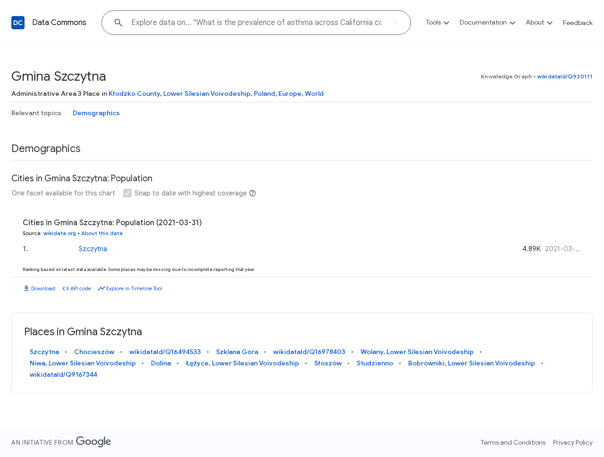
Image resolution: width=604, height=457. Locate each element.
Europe (290, 93)
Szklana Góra (237, 351)
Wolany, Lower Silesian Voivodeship (417, 351)
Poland (264, 93)
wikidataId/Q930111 (565, 76)
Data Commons (59, 22)
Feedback (578, 22)
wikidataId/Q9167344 (63, 374)
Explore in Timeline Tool (134, 288)
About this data (102, 233)
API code (80, 288)
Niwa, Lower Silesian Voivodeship (83, 363)
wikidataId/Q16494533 (165, 351)
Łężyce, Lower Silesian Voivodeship (242, 363)
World (314, 93)
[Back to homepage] (18, 22)
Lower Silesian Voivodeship (207, 93)
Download (43, 288)
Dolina (161, 363)
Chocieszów (94, 351)
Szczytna (93, 249)
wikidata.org (59, 233)
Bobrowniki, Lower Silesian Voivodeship (471, 363)
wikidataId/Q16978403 (309, 351)
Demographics (96, 113)
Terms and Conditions (513, 442)
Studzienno (375, 363)
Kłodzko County (134, 93)
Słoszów (328, 363)
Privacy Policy (573, 442)
